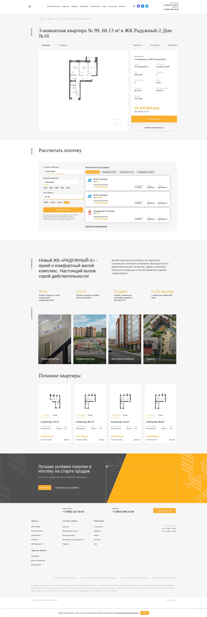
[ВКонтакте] (32, 578)
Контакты (122, 6)
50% (62, 188)
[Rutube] (37, 578)
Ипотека (65, 527)
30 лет (66, 202)
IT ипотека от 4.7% (126, 172)
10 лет (46, 202)
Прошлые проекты (39, 550)
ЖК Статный (35, 527)
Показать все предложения (96, 226)
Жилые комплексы (53, 6)
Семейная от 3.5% (109, 172)
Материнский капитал (70, 531)
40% (56, 188)
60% (68, 188)
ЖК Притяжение (37, 531)
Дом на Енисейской (38, 560)
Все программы (92, 172)
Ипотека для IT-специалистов (73, 539)
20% (45, 188)
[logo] (39, 6)
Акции (104, 6)
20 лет (60, 202)
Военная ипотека (69, 535)
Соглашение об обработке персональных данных (99, 578)
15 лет (53, 202)
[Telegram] (41, 578)
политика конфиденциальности (127, 613)
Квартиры (65, 6)
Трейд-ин (66, 544)
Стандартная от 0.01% (146, 172)
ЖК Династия (36, 535)
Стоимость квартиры (51, 167)
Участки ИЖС (95, 6)
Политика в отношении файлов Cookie (135, 578)
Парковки (74, 6)
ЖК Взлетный (36, 565)
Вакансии (97, 531)
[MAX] (46, 578)
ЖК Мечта (34, 539)
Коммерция (84, 6)
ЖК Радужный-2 (37, 544)
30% (51, 188)
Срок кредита (48, 193)
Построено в (171, 600)
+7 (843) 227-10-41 (170, 5)
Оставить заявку (154, 119)
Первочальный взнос (51, 178)
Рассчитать (45, 487)
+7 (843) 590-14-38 (170, 9)
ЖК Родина (35, 556)
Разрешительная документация (164, 578)
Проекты (34, 521)
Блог (95, 544)
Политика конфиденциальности (65, 578)
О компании (112, 6)
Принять (144, 613)
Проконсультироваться (154, 128)
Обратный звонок (164, 511)
